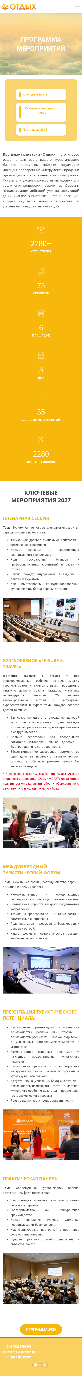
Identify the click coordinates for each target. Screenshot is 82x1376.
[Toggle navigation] (77, 7)
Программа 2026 (41, 1329)
